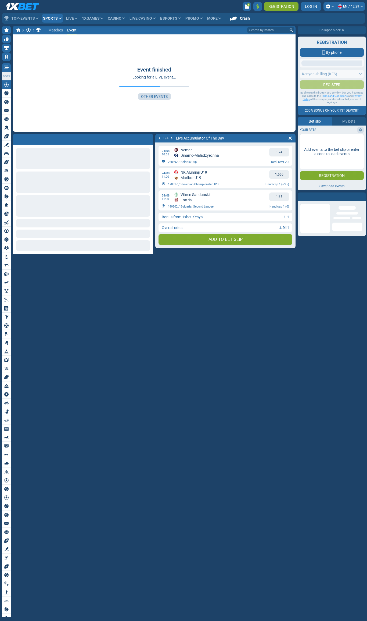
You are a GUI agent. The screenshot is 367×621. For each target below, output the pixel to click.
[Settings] (329, 6)
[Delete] (290, 138)
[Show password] (358, 170)
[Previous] (159, 138)
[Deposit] (257, 6)
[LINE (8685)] (18, 30)
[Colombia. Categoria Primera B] (38, 30)
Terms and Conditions (334, 203)
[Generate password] (346, 170)
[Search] (291, 30)
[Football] (28, 30)
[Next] (172, 138)
